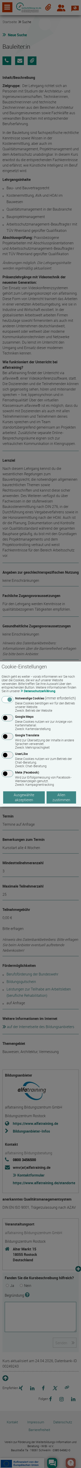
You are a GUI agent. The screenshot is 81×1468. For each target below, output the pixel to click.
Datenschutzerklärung (39, 691)
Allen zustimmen (61, 797)
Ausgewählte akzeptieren (24, 797)
